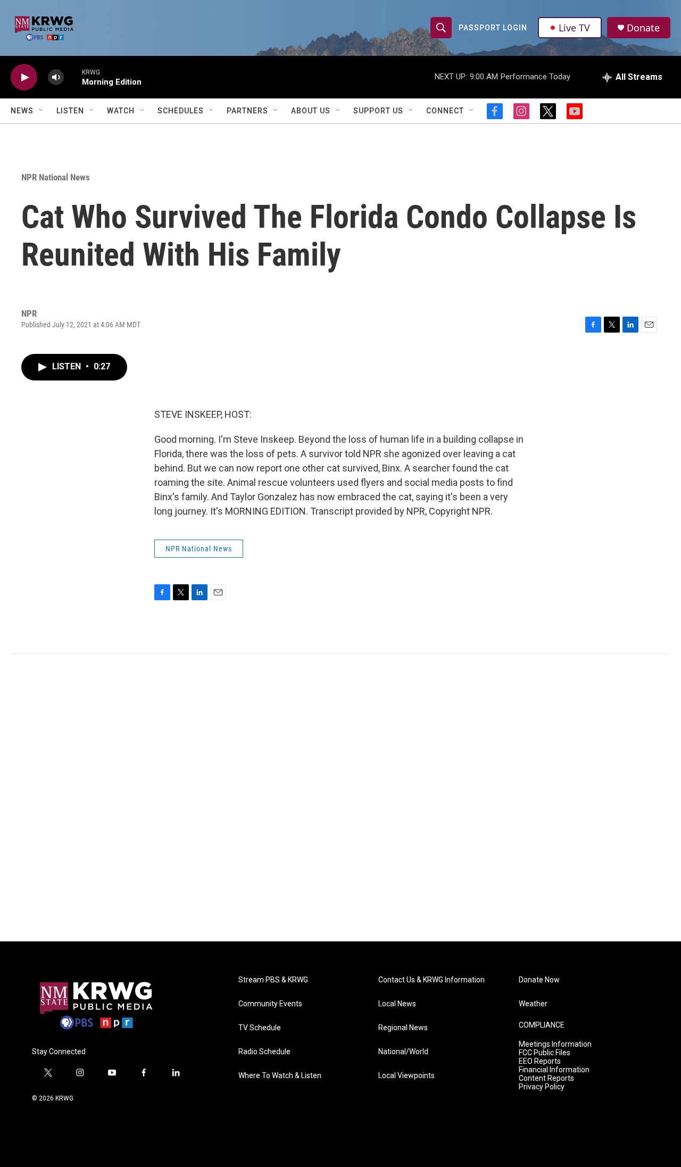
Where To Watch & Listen (279, 1076)
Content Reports (546, 1078)
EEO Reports (540, 1061)
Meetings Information (555, 1044)
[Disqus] (340, 798)
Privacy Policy (541, 1087)
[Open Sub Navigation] (41, 110)
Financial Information (554, 1070)
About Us (310, 110)
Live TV (574, 27)
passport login (493, 27)
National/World (403, 1052)
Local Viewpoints (406, 1076)
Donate (643, 28)
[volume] (56, 77)
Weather (533, 1004)
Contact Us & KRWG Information (431, 980)
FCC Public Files (544, 1053)
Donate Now (539, 980)
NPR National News (55, 177)
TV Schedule (259, 1028)
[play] (23, 77)
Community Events (270, 1004)
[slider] (72, 76)
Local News (397, 1004)
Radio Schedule (264, 1052)
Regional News (403, 1028)
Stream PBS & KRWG (273, 980)
